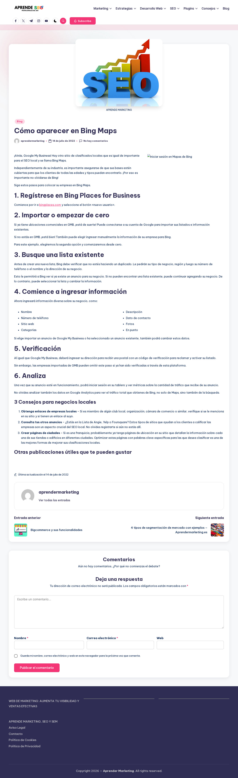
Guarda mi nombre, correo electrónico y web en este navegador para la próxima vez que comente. (80, 655)
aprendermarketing (59, 492)
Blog (20, 121)
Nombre (21, 638)
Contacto (16, 734)
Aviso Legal (17, 727)
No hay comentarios (95, 140)
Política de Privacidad (24, 746)
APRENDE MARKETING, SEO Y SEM (33, 721)
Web (160, 638)
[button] (83, 21)
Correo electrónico (102, 638)
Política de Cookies (22, 740)
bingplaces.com (50, 205)
